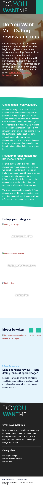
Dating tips (7, 462)
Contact (5, 482)
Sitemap (5, 484)
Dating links (13, 482)
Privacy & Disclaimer (26, 482)
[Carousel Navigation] (35, 331)
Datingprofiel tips (9, 456)
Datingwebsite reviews (12, 459)
